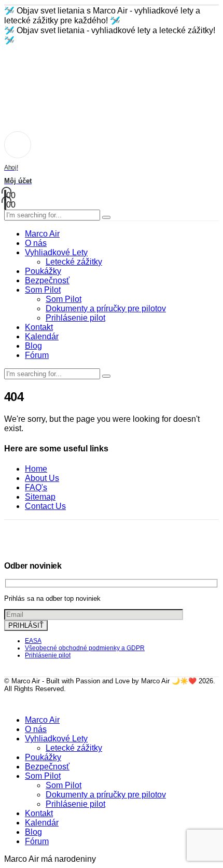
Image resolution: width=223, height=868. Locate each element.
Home (36, 468)
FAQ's (36, 487)
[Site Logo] (43, 83)
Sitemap (40, 496)
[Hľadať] (106, 217)
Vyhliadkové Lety (56, 252)
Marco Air (42, 233)
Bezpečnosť (47, 280)
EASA (33, 640)
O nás (36, 243)
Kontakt (39, 327)
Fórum (37, 355)
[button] (10, 702)
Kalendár (42, 336)
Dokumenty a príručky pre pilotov (106, 308)
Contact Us (45, 506)
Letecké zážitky (74, 261)
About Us (42, 478)
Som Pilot (43, 289)
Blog (33, 345)
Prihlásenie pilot (75, 317)
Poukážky (43, 271)
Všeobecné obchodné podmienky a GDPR (85, 648)
